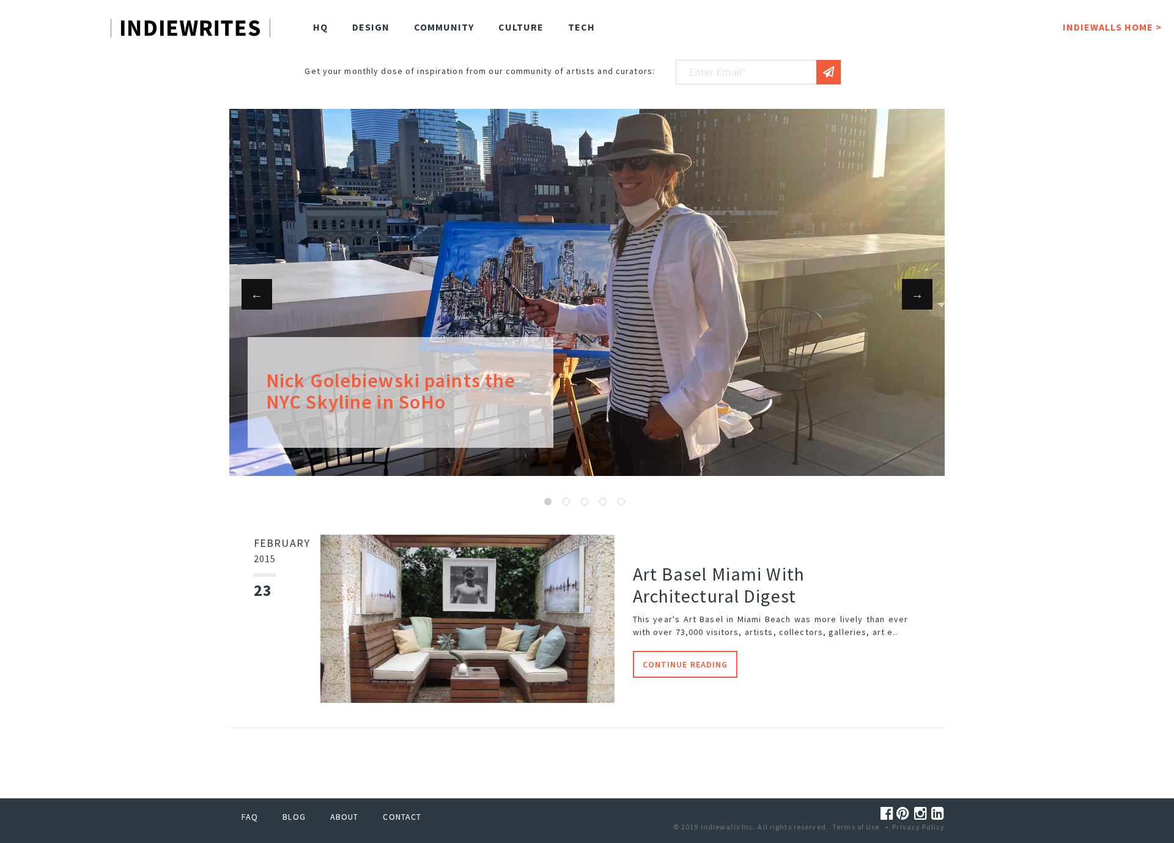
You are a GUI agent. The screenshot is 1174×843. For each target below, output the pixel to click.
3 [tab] (584, 501)
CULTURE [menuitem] (521, 27)
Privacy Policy (918, 826)
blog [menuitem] (293, 816)
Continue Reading (685, 664)
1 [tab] (548, 501)
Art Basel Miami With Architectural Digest (719, 584)
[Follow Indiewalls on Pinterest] (905, 813)
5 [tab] (621, 501)
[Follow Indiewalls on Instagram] (922, 813)
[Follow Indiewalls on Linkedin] (938, 813)
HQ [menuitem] (320, 27)
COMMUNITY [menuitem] (444, 27)
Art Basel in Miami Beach (737, 619)
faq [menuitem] (250, 816)
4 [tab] (603, 501)
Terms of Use (855, 826)
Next (917, 294)
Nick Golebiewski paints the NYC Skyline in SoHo (390, 391)
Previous (257, 294)
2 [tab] (566, 501)
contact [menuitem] (402, 816)
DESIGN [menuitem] (370, 27)
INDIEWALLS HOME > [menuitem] (1112, 27)
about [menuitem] (344, 816)
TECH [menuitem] (581, 27)
